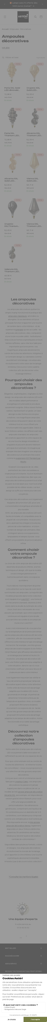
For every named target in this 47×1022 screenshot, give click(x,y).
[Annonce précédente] (4, 4)
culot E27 (25, 599)
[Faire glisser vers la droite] (26, 936)
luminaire (19, 329)
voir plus (6, 47)
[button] (5, 17)
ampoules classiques (17, 316)
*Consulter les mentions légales (23, 876)
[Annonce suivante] (42, 4)
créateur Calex (21, 781)
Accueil (5, 29)
